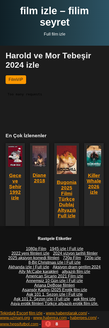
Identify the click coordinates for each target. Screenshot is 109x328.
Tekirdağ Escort (14, 313)
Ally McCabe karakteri (38, 271)
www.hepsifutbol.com (19, 324)
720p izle (92, 258)
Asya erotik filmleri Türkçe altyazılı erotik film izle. (54, 303)
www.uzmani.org (15, 318)
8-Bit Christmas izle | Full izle (54, 262)
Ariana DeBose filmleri (54, 285)
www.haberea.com (50, 318)
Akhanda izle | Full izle (28, 267)
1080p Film (36, 249)
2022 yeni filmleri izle (30, 253)
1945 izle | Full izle (66, 249)
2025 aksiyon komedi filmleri (33, 258)
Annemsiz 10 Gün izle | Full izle (54, 281)
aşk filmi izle (85, 299)
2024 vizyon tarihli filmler (75, 253)
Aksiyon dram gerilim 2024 (77, 267)
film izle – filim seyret (54, 16)
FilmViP (16, 79)
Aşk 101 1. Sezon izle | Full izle (54, 294)
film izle (36, 313)
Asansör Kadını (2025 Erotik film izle (54, 290)
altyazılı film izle (76, 271)
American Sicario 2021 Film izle (54, 276)
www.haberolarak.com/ (66, 313)
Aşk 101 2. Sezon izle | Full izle (42, 299)
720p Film (72, 258)
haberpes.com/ (83, 318)
